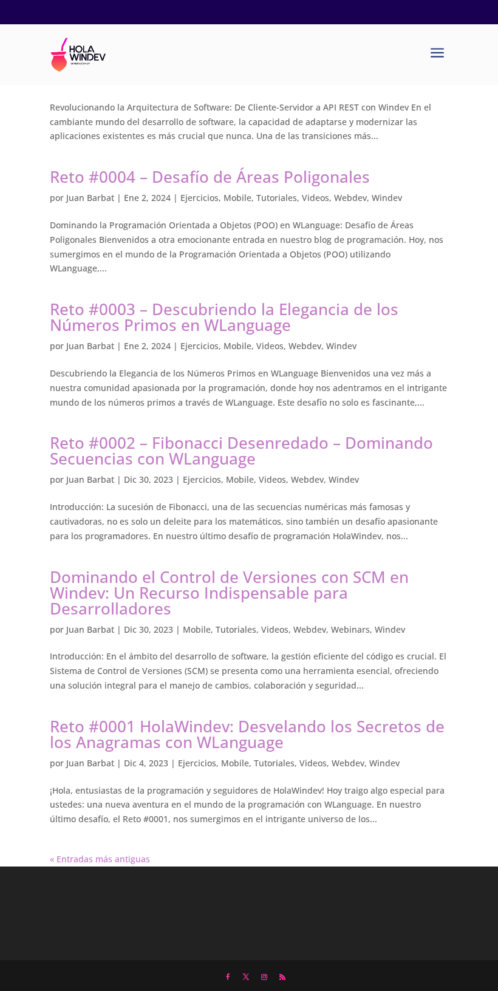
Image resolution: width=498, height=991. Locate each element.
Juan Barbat (90, 197)
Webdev (350, 197)
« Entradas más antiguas (100, 859)
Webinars (350, 629)
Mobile (237, 197)
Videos (315, 197)
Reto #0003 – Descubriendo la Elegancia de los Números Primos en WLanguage (224, 317)
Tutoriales (276, 197)
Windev (387, 197)
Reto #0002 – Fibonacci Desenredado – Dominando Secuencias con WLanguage (241, 450)
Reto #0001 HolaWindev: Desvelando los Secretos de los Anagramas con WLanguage (247, 734)
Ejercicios (199, 197)
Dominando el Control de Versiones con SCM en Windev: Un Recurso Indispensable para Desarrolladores (229, 592)
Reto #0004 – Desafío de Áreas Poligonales (210, 177)
